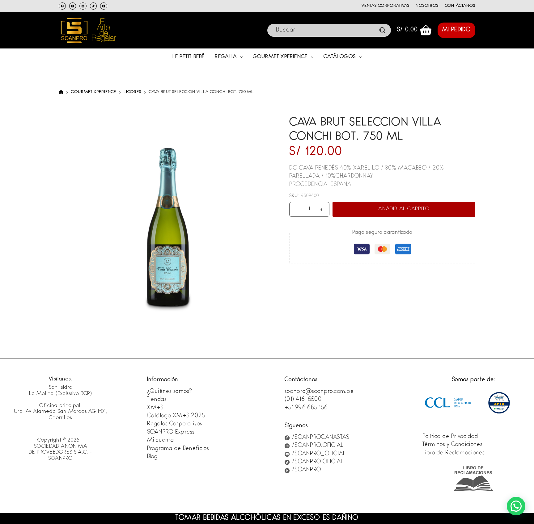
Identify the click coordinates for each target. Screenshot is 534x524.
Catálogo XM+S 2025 (176, 416)
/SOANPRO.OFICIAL (318, 445)
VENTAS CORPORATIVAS (385, 6)
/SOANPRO (306, 470)
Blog (152, 457)
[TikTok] (93, 6)
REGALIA (225, 57)
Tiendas (157, 399)
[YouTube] (103, 6)
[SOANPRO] (61, 92)
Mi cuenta (160, 440)
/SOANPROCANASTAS (320, 437)
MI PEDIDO (456, 30)
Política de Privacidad (450, 436)
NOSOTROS (427, 6)
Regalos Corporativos (174, 424)
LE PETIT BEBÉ (188, 57)
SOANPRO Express (171, 432)
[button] (516, 506)
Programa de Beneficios (178, 448)
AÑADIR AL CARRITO (403, 209)
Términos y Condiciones (452, 444)
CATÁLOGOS (340, 57)
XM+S (155, 408)
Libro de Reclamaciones (453, 453)
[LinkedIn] (83, 6)
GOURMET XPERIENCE (280, 57)
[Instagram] (72, 6)
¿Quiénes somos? (169, 391)
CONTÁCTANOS (460, 6)
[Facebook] (62, 6)
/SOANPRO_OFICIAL (319, 454)
